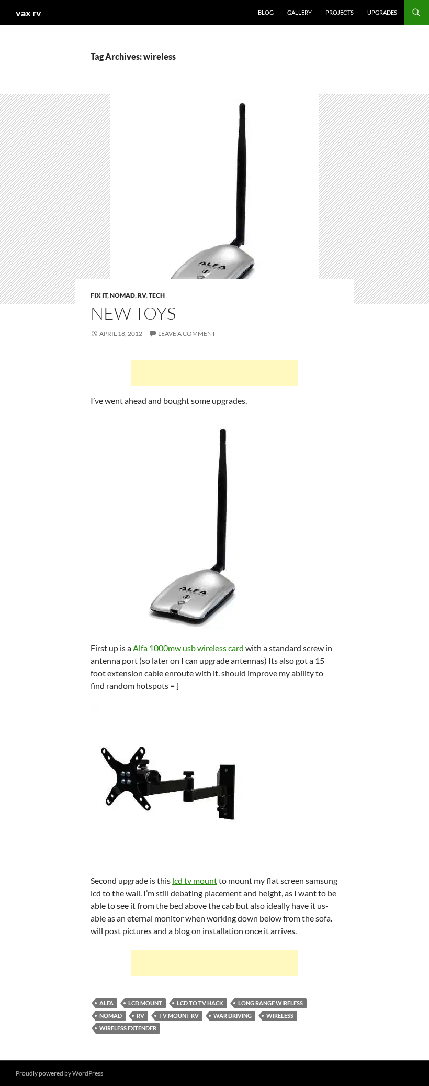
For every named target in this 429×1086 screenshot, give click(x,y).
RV (142, 295)
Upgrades (382, 12)
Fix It (99, 295)
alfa (106, 1003)
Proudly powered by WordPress (59, 1073)
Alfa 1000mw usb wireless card (188, 648)
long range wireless (270, 1003)
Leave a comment (187, 333)
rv (140, 1015)
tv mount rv (179, 1015)
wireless (279, 1015)
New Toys (133, 313)
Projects (339, 12)
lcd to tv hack (200, 1003)
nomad (110, 1015)
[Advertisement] (214, 373)
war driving (232, 1015)
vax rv (28, 12)
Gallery (299, 12)
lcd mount (145, 1003)
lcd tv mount (194, 880)
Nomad (122, 295)
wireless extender (127, 1028)
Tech (157, 295)
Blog (266, 12)
